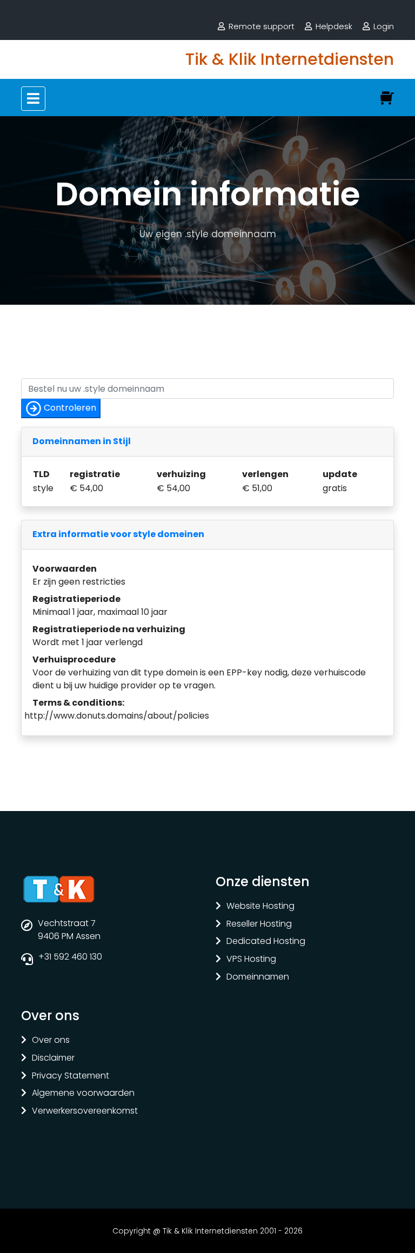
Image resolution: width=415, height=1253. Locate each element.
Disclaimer (53, 1058)
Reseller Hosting (259, 924)
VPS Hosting (251, 959)
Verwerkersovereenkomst (85, 1111)
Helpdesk (334, 26)
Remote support (261, 26)
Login (383, 26)
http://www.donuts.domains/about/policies (116, 715)
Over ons (51, 1040)
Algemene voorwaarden (83, 1093)
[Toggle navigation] (33, 98)
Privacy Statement (70, 1076)
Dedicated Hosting (265, 941)
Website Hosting (260, 906)
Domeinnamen (257, 977)
